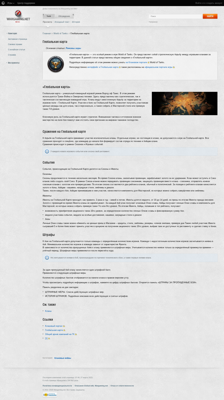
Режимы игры (73, 48)
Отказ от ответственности (122, 386)
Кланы (48, 311)
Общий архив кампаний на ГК (59, 334)
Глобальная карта (54, 330)
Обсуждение (64, 16)
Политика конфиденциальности (57, 386)
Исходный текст (62, 22)
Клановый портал (53, 326)
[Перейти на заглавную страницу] (18, 16)
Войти (198, 3)
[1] (46, 338)
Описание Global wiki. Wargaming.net (91, 386)
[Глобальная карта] (55, 64)
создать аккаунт (214, 3)
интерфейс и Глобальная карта (102, 67)
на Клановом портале (136, 62)
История (76, 22)
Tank (49, 16)
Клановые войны (62, 358)
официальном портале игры (158, 67)
